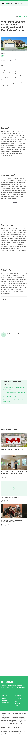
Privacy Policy (10, 728)
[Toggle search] (25, 3)
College (17, 705)
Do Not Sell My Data (22, 734)
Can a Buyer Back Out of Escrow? (11, 497)
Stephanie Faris (5, 451)
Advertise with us (6, 702)
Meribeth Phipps (7, 56)
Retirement (18, 703)
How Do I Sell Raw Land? (9, 397)
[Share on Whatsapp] (26, 16)
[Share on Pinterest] (24, 16)
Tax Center (18, 708)
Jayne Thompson (5, 524)
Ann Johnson (4, 500)
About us (4, 698)
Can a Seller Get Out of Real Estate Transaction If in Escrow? (11, 521)
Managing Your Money (20, 698)
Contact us (4, 700)
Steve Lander (4, 477)
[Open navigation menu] (3, 3)
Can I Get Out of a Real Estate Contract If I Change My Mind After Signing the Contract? (14, 473)
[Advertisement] (14, 115)
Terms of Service (3, 728)
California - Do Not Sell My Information (20, 728)
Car (16, 701)
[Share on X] (22, 16)
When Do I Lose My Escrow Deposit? (12, 449)
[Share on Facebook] (20, 16)
